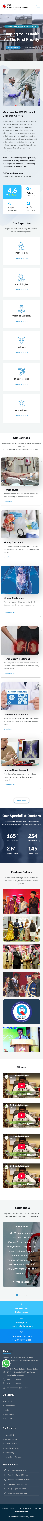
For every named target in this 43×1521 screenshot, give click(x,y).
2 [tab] (19, 1295)
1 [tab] (17, 1295)
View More (21, 800)
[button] (9, 501)
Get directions (21, 1308)
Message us (21, 1322)
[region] (21, 37)
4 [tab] (24, 1295)
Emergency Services (21, 1336)
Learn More (20, 258)
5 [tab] (26, 1295)
